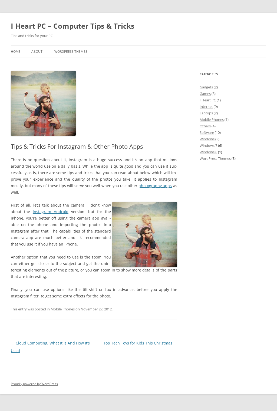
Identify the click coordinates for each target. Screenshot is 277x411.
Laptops (206, 113)
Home (16, 51)
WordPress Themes (70, 51)
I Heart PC (208, 100)
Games (205, 93)
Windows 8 (208, 152)
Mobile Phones (63, 309)
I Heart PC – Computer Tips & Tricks (72, 26)
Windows (207, 139)
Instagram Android (50, 211)
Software (207, 132)
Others (205, 126)
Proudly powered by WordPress (34, 384)
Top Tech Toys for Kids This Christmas (140, 343)
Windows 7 (208, 145)
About (36, 51)
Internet (206, 106)
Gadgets (206, 87)
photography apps (155, 185)
